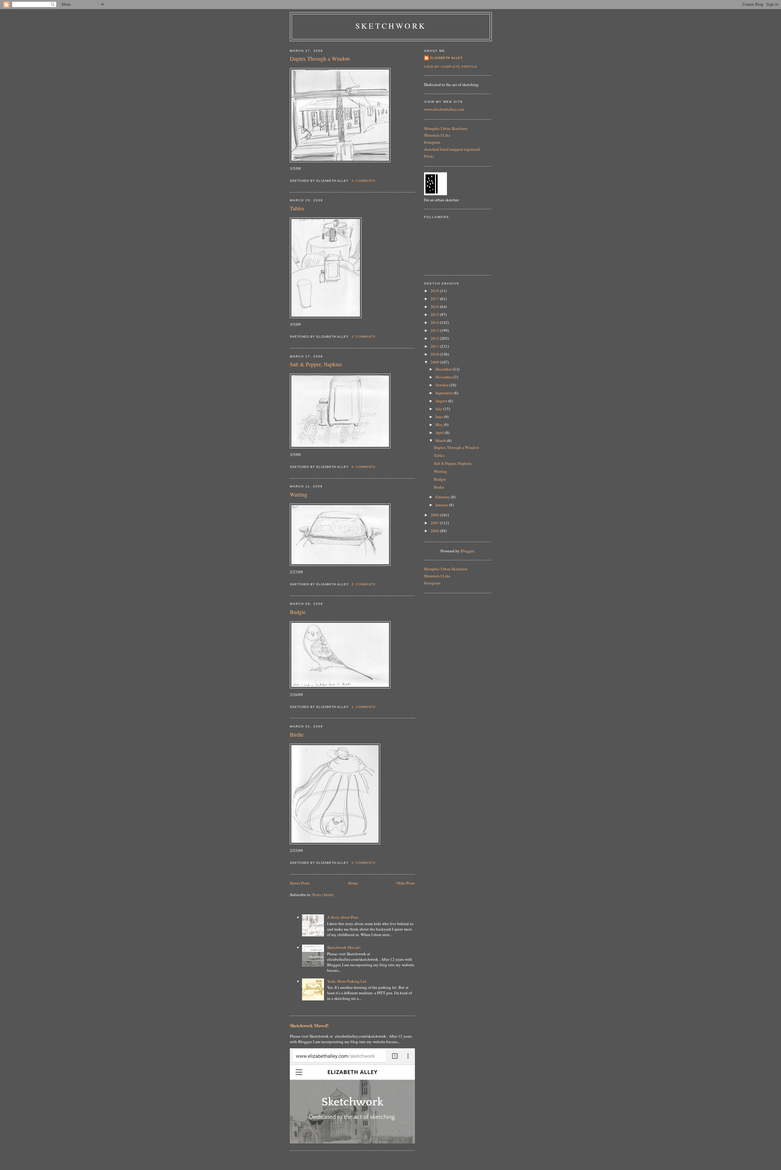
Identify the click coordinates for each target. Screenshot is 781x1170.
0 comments (363, 180)
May (439, 424)
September (444, 393)
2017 (435, 298)
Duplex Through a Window (320, 58)
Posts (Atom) (322, 894)
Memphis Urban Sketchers (445, 128)
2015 (435, 314)
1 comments (363, 707)
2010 (435, 354)
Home (353, 883)
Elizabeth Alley (446, 57)
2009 (435, 362)
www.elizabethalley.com (444, 109)
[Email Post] (377, 180)
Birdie (297, 734)
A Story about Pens (342, 917)
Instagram (432, 142)
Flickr (429, 156)
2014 (435, 322)
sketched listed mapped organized (452, 149)
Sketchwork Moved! (344, 947)
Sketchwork (390, 25)
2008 (435, 515)
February (443, 497)
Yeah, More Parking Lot (346, 981)
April (440, 432)
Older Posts (405, 883)
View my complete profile (450, 66)
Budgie (298, 612)
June (439, 416)
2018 (435, 290)
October (442, 385)
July (439, 408)
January (442, 505)
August (441, 401)
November (444, 377)
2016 (435, 306)
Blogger (467, 551)
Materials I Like (437, 135)
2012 (435, 338)
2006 (435, 530)
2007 (435, 523)
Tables (297, 208)
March (441, 440)
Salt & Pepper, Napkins (316, 364)
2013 (435, 330)
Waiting (298, 494)
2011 (435, 346)
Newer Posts (300, 883)
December (444, 369)
